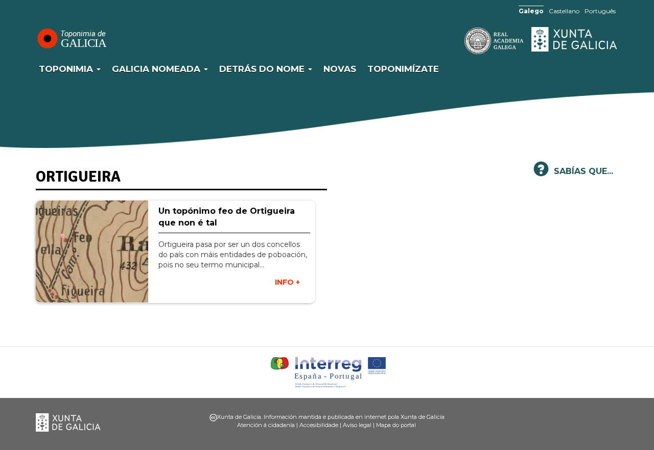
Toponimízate (403, 69)
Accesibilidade (318, 425)
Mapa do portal (396, 425)
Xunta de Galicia (574, 39)
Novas (339, 69)
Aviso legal (357, 425)
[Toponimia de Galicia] (71, 38)
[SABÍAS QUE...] (541, 173)
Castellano (564, 11)
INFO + (287, 282)
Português (600, 11)
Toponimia (67, 69)
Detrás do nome (263, 69)
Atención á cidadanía (266, 425)
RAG (462, 41)
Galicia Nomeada (157, 69)
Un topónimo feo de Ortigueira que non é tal (226, 217)
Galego (531, 11)
